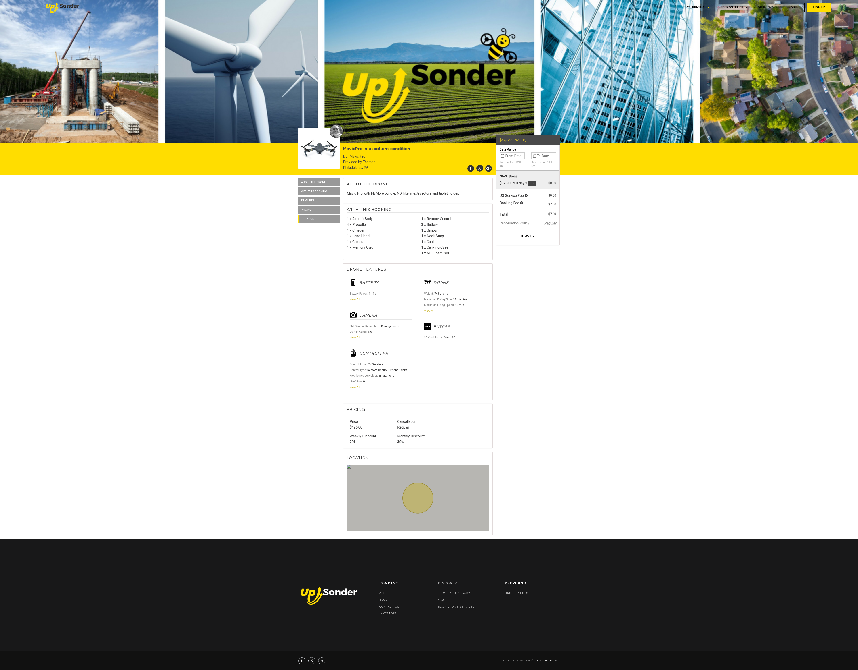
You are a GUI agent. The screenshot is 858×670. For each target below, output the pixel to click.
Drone (512, 176)
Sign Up (819, 7)
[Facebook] (471, 168)
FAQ (441, 599)
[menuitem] (63, 7)
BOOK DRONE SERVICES (456, 606)
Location (307, 218)
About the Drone (313, 182)
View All (355, 299)
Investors (388, 613)
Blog (383, 599)
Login (794, 7)
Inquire (527, 235)
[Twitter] (480, 168)
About (384, 593)
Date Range (508, 149)
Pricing (698, 7)
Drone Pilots (516, 593)
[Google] (489, 168)
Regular (403, 427)
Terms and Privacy (454, 593)
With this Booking (314, 191)
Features (307, 200)
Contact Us (389, 606)
